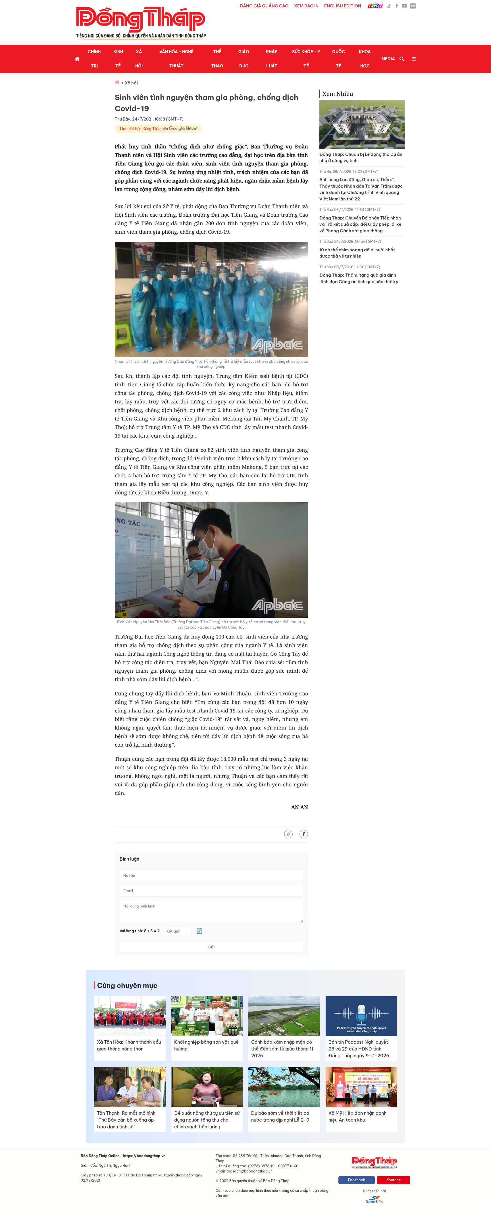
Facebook (356, 1180)
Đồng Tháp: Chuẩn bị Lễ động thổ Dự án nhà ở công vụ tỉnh (360, 157)
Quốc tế (338, 59)
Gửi (211, 947)
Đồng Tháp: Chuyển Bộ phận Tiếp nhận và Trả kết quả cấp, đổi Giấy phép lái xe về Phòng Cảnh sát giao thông (360, 224)
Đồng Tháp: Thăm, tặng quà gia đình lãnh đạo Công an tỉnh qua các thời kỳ (358, 278)
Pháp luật (272, 59)
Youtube (394, 1180)
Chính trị (94, 59)
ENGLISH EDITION (342, 6)
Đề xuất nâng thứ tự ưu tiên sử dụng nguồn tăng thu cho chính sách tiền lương (207, 1120)
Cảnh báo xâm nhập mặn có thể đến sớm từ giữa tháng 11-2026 (283, 1048)
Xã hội (139, 59)
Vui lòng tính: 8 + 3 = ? (140, 931)
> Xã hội (130, 83)
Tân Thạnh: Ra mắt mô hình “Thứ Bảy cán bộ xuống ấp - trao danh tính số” (127, 1120)
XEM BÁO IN (306, 6)
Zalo (413, 5)
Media (388, 58)
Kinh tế (118, 59)
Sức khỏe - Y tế (306, 59)
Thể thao (217, 59)
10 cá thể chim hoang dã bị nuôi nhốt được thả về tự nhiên (357, 253)
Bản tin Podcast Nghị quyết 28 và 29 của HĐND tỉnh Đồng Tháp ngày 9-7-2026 (358, 1048)
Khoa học (365, 59)
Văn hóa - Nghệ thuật (176, 59)
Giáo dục (243, 59)
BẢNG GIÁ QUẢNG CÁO (264, 6)
